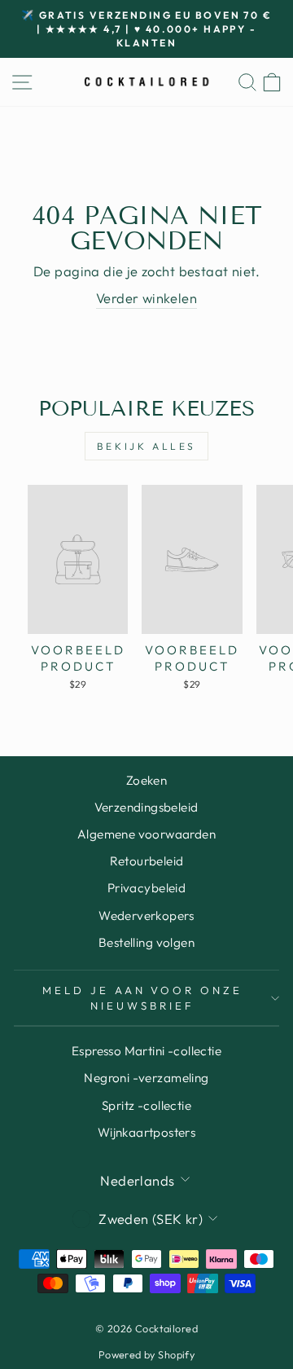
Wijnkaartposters (147, 1132)
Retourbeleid (147, 861)
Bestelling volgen (146, 942)
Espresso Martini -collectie (146, 1051)
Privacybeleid (146, 888)
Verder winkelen (146, 297)
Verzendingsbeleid (146, 807)
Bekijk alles (146, 446)
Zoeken (146, 780)
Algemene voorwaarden (146, 834)
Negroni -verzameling (146, 1077)
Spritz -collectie (146, 1105)
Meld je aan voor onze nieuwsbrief (142, 998)
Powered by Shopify (146, 1354)
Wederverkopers (146, 915)
